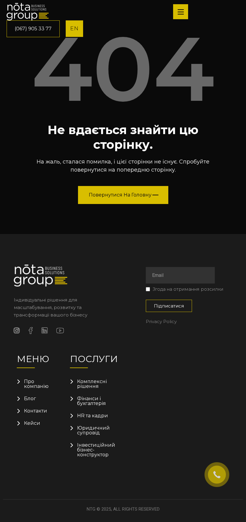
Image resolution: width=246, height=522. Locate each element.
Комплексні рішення (92, 384)
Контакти (35, 411)
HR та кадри (92, 415)
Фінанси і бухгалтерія (91, 401)
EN (74, 28)
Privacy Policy (161, 321)
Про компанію (36, 384)
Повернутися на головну (120, 195)
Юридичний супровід (93, 430)
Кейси (32, 423)
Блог (30, 398)
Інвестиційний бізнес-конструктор (94, 450)
